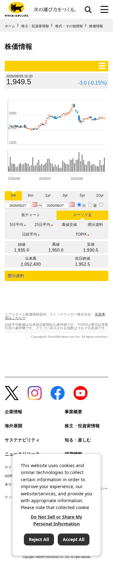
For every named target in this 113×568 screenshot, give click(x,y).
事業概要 (73, 411)
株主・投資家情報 (82, 425)
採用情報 (73, 453)
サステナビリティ (22, 439)
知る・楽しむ (78, 439)
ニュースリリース (22, 453)
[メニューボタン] (104, 9)
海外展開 (13, 425)
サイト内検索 (88, 9)
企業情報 (13, 411)
